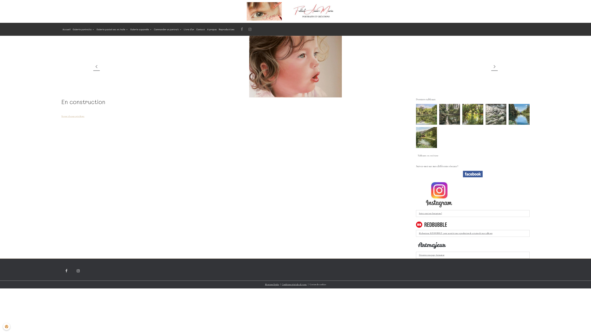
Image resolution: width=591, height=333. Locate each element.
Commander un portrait (166, 29)
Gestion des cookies (318, 284)
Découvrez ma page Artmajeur (431, 255)
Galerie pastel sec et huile (111, 29)
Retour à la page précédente (72, 116)
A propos (212, 29)
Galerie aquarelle (140, 29)
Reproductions (226, 29)
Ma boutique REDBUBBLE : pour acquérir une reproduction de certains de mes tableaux (455, 233)
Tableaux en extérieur (428, 155)
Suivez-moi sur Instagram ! (430, 213)
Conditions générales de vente (294, 284)
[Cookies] (6, 326)
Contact (200, 29)
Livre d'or (189, 29)
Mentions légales (272, 284)
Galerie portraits (82, 29)
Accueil (66, 29)
